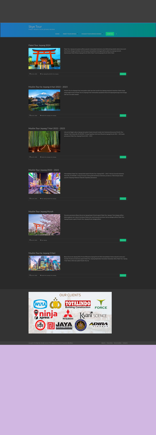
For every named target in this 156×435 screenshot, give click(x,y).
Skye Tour (35, 26)
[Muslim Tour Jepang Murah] (44, 225)
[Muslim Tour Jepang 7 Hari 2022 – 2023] (44, 142)
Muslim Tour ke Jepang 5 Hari (42, 253)
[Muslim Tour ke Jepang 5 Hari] (44, 264)
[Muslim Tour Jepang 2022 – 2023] (44, 184)
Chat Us (110, 34)
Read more (123, 74)
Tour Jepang (55, 74)
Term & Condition (117, 343)
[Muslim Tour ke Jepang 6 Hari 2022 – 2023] (44, 101)
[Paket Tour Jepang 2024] (44, 59)
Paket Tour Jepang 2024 (39, 45)
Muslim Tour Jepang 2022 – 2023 (44, 170)
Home (57, 34)
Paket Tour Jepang (69, 34)
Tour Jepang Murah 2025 (46, 74)
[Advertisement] (49, 11)
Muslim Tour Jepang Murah (91, 34)
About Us (103, 343)
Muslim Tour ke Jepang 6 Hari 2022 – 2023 (48, 86)
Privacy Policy (110, 343)
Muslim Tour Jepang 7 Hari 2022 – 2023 (47, 128)
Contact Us (125, 343)
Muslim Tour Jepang (45, 115)
